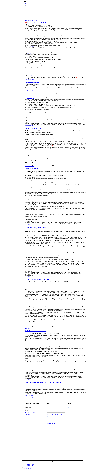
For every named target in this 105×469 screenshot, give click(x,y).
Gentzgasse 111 (28, 409)
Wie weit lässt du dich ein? (33, 128)
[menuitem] (56, 17)
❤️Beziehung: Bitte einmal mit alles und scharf (39, 23)
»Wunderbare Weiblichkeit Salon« (75, 457)
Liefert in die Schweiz (51, 423)
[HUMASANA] (56, 412)
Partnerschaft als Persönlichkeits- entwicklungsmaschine (35, 228)
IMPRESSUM (64, 461)
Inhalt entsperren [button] (28, 396)
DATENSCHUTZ (71, 461)
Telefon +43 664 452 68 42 (30, 412)
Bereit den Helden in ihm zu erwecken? (37, 279)
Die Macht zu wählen (31, 168)
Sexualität (37, 20)
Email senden (27, 414)
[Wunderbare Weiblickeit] (30, 8)
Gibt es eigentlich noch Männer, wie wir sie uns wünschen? (43, 382)
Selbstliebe (32, 20)
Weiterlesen (27, 385)
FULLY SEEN (58, 461)
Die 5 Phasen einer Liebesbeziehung (36, 331)
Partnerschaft (27, 20)
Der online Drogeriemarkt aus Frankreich (54, 414)
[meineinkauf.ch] (56, 421)
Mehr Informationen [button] (29, 395)
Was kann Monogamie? (32, 82)
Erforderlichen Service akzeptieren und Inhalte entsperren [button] (36, 397)
